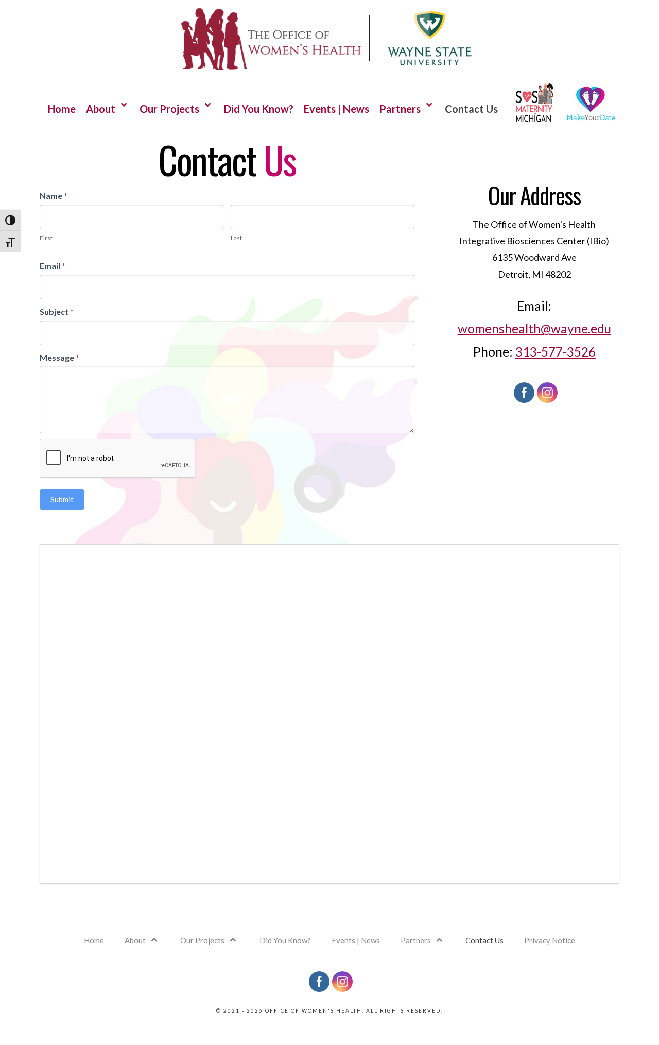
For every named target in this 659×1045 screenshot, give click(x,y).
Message (59, 357)
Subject (57, 311)
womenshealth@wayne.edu (534, 328)
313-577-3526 (555, 351)
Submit (62, 499)
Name (53, 195)
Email (52, 266)
